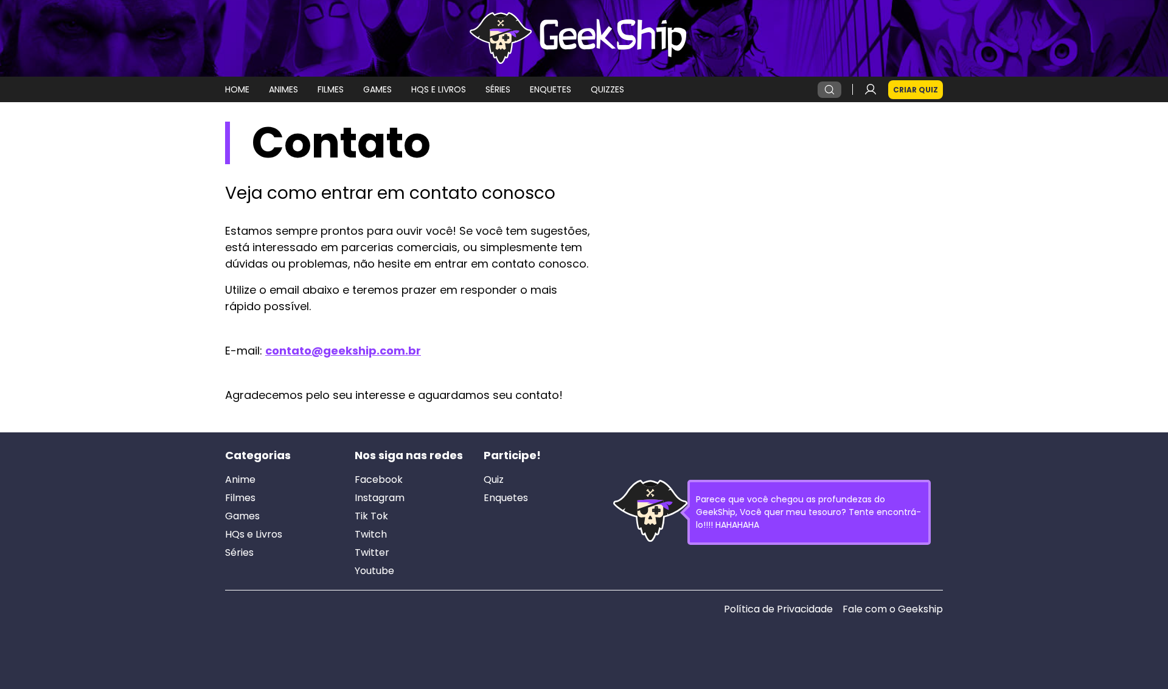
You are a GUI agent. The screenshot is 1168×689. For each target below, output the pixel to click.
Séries (239, 552)
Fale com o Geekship (893, 609)
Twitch (371, 534)
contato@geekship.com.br (343, 350)
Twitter (372, 552)
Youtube (374, 571)
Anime (240, 479)
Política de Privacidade (778, 609)
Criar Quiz (915, 90)
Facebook (379, 479)
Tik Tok (371, 516)
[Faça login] (870, 89)
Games (242, 516)
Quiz (494, 479)
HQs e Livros (253, 534)
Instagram (380, 498)
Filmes (240, 498)
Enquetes (506, 498)
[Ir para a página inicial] (584, 38)
